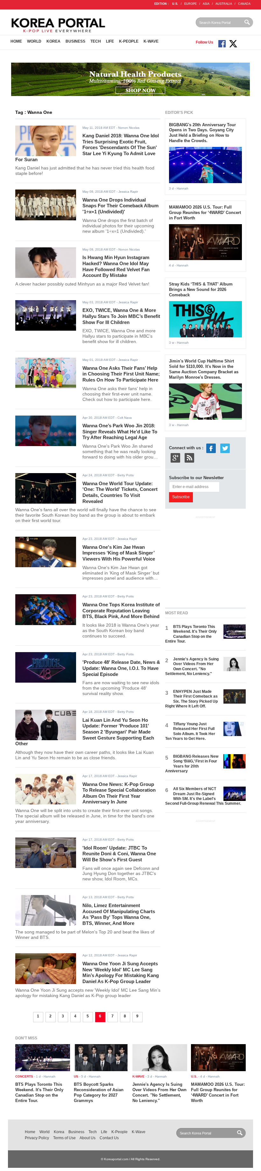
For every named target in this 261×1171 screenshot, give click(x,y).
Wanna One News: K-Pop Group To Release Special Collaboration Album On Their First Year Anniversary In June (119, 793)
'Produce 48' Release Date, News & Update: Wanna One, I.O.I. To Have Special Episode (121, 668)
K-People (128, 41)
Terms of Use (64, 1138)
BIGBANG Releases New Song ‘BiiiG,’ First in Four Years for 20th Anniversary (191, 763)
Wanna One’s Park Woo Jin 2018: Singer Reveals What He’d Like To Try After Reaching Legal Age (119, 431)
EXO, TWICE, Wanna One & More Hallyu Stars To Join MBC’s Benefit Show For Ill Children (121, 316)
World (34, 41)
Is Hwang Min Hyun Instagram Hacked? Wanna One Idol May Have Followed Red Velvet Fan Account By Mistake (116, 266)
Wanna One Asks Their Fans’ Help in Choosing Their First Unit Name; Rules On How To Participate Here (121, 373)
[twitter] (225, 448)
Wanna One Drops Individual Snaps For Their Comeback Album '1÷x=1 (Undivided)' (120, 205)
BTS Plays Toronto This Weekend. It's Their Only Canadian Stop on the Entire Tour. (191, 634)
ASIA (206, 3)
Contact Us (109, 1138)
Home (16, 41)
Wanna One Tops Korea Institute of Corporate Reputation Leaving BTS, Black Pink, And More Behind (121, 610)
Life (110, 41)
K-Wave (151, 41)
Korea (53, 41)
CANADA (244, 3)
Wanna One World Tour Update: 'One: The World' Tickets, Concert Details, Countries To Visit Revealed (120, 492)
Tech (95, 41)
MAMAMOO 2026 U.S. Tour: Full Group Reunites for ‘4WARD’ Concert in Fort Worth (205, 212)
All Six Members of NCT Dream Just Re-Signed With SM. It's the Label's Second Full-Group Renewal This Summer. (203, 796)
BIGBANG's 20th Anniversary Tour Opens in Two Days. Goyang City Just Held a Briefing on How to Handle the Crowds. (202, 132)
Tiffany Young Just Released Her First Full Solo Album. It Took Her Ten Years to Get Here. (190, 731)
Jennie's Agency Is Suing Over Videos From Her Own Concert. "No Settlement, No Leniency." (192, 666)
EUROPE (190, 3)
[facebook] (211, 448)
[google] (175, 457)
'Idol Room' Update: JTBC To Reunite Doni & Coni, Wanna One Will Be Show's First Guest (119, 853)
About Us (87, 1138)
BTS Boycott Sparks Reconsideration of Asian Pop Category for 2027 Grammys (98, 1092)
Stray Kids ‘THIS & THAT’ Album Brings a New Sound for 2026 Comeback (201, 289)
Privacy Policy (37, 1138)
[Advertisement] (213, 560)
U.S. (175, 3)
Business (75, 41)
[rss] (189, 457)
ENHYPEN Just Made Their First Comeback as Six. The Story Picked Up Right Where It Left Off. (191, 698)
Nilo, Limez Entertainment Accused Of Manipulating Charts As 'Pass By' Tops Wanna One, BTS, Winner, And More (118, 914)
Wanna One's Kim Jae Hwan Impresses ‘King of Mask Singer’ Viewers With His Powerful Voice (118, 552)
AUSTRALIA (223, 3)
